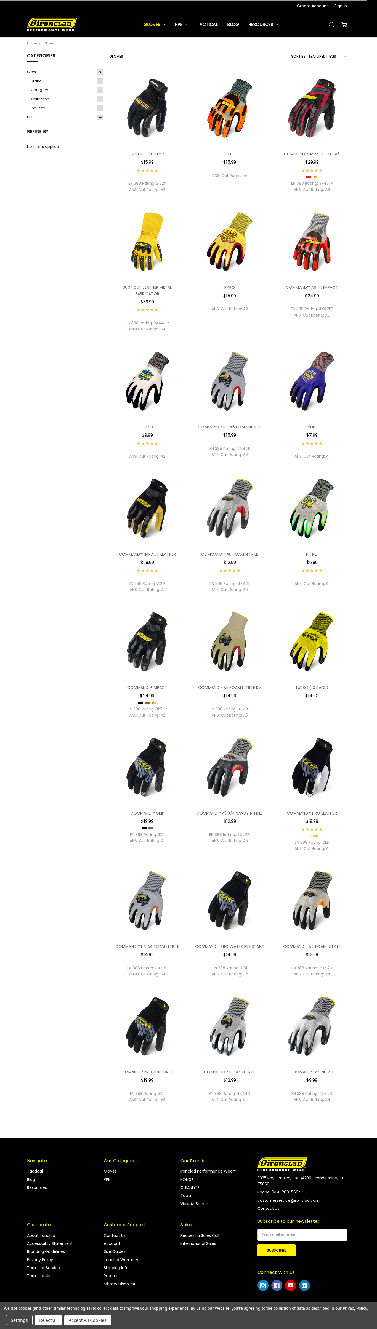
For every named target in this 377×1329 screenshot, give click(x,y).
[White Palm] (309, 836)
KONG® (187, 1179)
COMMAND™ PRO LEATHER (312, 813)
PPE (179, 24)
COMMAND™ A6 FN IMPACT (312, 287)
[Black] (141, 702)
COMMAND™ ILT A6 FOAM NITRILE (229, 427)
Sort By (298, 56)
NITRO (312, 554)
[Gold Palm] (315, 836)
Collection (40, 99)
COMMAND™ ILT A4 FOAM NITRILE (147, 946)
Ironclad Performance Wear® (208, 1171)
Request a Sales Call (199, 1235)
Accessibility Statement (50, 1243)
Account (112, 1243)
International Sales (198, 1243)
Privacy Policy (40, 1259)
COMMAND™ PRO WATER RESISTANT (229, 946)
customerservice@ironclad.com (288, 1200)
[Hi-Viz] (315, 177)
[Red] (309, 177)
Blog (233, 24)
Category (39, 89)
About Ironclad (41, 1235)
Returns (111, 1275)
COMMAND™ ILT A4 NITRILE (229, 1072)
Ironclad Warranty (121, 1259)
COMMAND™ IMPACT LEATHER (147, 554)
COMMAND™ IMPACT (147, 687)
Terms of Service (43, 1267)
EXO (230, 154)
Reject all (48, 1320)
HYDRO (312, 427)
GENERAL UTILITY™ (147, 154)
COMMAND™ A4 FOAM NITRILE (312, 946)
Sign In (340, 6)
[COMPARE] (175, 88)
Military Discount (120, 1284)
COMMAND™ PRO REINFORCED (147, 1072)
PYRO (229, 287)
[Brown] (147, 702)
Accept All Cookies (88, 1320)
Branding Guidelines (46, 1251)
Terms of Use (40, 1275)
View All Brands (194, 1203)
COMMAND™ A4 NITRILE (312, 1072)
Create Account (312, 6)
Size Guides (115, 1251)
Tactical (207, 24)
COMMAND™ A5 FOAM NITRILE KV (229, 687)
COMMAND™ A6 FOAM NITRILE (229, 554)
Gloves (152, 24)
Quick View (147, 135)
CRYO (147, 427)
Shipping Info (116, 1267)
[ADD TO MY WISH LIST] (175, 97)
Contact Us (115, 1235)
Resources (261, 24)
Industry (38, 108)
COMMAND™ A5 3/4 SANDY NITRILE (229, 813)
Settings (19, 1320)
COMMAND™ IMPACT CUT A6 (312, 154)
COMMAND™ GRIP (147, 813)
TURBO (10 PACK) (312, 687)
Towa (185, 1195)
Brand (36, 81)
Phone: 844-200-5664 (279, 1192)
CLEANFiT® (190, 1187)
